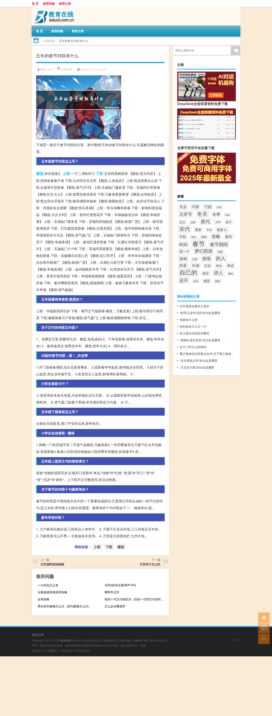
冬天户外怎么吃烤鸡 (193, 347)
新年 (228, 236)
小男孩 (236, 639)
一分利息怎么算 (48, 585)
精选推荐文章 (111, 640)
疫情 (206, 258)
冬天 (202, 213)
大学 (218, 222)
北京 (182, 222)
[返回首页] (263, 617)
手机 (182, 236)
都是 (207, 280)
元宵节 (185, 214)
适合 (195, 281)
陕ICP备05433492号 (155, 640)
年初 (209, 230)
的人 (221, 258)
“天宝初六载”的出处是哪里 (197, 367)
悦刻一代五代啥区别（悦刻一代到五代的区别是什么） (136, 599)
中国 (195, 206)
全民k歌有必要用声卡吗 (120, 585)
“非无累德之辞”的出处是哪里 (198, 360)
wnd (49, 69)
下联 (99, 173)
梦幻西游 (203, 250)
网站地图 (126, 640)
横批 (40, 173)
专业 (183, 206)
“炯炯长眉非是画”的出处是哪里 (200, 340)
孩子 (229, 222)
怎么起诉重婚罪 (115, 606)
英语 (205, 273)
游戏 (183, 258)
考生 (219, 266)
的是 (183, 265)
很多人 (222, 229)
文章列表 (49, 41)
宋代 (184, 228)
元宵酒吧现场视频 (52, 564)
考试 (230, 265)
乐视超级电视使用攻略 (52, 592)
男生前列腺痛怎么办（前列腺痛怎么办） (64, 606)
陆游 (217, 281)
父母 (194, 259)
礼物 (195, 265)
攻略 (216, 236)
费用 (230, 273)
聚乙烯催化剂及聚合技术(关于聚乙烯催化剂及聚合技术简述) (208, 354)
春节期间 (219, 244)
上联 (66, 173)
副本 (227, 214)
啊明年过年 (112, 592)
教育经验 (49, 3)
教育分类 (65, 3)
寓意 (198, 229)
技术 (193, 237)
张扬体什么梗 (188, 319)
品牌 (193, 222)
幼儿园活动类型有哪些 (194, 333)
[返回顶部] (263, 638)
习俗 (208, 206)
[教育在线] (54, 8)
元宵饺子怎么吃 (150, 564)
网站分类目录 (94, 640)
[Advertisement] (127, 686)
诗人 (218, 272)
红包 (207, 265)
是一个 (184, 251)
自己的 (188, 272)
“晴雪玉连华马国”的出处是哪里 (200, 313)
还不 (183, 280)
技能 (204, 237)
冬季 (216, 214)
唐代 (205, 221)
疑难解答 (138, 640)
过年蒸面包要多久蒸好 (194, 306)
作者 (219, 207)
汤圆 (220, 251)
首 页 (35, 3)
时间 (183, 244)
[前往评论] (263, 628)
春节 (199, 243)
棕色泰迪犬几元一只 (193, 326)
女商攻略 (44, 599)
